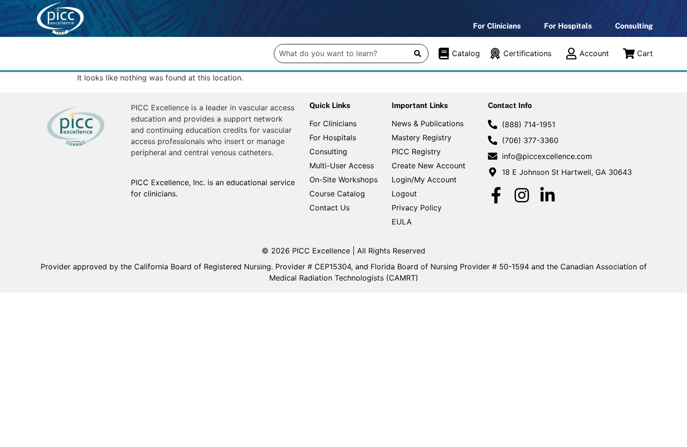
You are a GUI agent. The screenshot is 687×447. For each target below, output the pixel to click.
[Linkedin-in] (547, 195)
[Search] (417, 53)
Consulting (634, 26)
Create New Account (428, 165)
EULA (402, 221)
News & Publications (428, 123)
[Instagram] (522, 195)
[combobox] (341, 53)
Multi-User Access (341, 165)
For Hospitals (568, 26)
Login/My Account (424, 179)
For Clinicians (497, 26)
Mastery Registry (421, 137)
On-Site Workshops (343, 179)
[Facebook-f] (496, 195)
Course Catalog (337, 193)
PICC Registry (416, 151)
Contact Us (329, 207)
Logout (404, 193)
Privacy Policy (417, 207)
